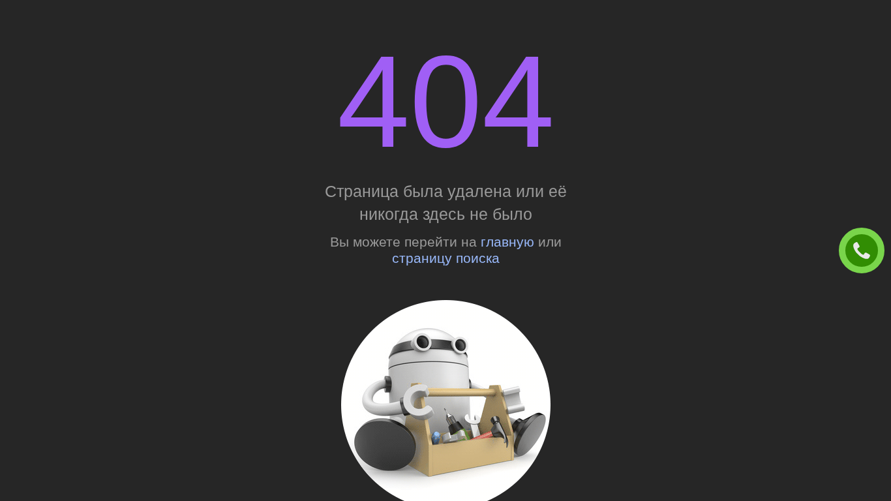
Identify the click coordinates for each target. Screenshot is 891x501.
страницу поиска (446, 258)
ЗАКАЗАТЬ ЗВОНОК (866, 251)
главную (507, 241)
